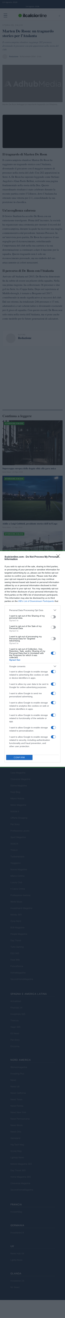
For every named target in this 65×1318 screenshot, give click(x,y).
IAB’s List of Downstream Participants (36, 601)
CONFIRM (19, 757)
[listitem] (32, 610)
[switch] (53, 616)
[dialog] (32, 659)
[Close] (59, 557)
